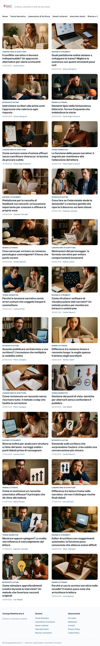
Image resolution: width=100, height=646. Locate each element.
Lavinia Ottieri (18, 66)
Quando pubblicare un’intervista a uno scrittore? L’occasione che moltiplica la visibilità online (25, 352)
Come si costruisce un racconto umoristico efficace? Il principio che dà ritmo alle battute (23, 494)
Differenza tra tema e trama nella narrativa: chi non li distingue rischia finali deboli (73, 494)
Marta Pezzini (18, 502)
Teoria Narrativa (18, 16)
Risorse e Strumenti (61, 52)
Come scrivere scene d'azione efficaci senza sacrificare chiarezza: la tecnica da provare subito (25, 156)
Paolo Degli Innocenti (71, 116)
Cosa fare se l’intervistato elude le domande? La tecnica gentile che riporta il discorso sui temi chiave (72, 204)
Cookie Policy (73, 633)
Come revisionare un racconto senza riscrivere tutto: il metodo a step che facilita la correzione (24, 400)
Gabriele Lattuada (21, 214)
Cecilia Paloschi (20, 262)
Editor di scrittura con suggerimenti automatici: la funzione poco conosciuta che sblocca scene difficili (74, 542)
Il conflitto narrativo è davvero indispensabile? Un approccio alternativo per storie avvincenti (21, 58)
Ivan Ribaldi (67, 407)
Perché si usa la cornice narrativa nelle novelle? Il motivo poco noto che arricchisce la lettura (75, 589)
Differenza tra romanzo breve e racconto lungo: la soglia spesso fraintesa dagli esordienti (71, 352)
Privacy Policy (74, 629)
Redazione (72, 622)
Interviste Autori (77, 16)
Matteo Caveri (68, 262)
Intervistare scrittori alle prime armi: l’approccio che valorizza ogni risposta (23, 109)
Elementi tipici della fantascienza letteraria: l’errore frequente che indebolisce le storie (71, 109)
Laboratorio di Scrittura (39, 16)
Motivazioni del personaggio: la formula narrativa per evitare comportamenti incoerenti (70, 254)
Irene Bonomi (68, 502)
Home (5, 16)
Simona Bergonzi (69, 69)
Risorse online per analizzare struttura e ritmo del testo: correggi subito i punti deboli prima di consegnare (25, 447)
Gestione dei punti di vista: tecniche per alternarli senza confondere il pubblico (73, 400)
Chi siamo (72, 618)
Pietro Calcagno (20, 360)
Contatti (71, 625)
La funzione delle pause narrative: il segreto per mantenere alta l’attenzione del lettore (73, 156)
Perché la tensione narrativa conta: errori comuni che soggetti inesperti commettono (23, 302)
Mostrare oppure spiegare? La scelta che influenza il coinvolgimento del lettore (24, 542)
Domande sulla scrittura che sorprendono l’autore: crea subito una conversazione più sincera (74, 447)
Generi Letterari (59, 16)
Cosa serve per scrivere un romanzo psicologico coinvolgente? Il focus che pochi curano (25, 254)
